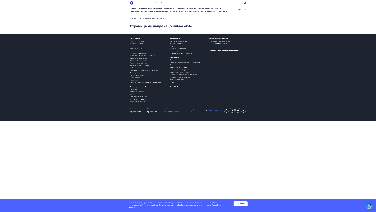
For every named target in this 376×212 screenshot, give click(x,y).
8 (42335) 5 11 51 (135, 112)
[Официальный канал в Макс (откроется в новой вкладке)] (226, 110)
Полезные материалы (138, 53)
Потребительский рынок (139, 63)
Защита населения (137, 75)
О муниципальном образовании (150, 8)
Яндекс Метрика (169, 203)
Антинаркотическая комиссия (141, 73)
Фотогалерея (135, 78)
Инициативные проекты (218, 43)
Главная (133, 8)
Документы (180, 8)
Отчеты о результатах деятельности (183, 53)
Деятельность (169, 8)
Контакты (173, 11)
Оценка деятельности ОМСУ (219, 41)
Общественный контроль (218, 38)
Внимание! (134, 51)
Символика (134, 89)
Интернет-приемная (137, 41)
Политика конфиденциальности (195, 110)
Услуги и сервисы (136, 43)
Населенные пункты (137, 101)
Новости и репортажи (138, 46)
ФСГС (225, 11)
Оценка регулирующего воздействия (183, 75)
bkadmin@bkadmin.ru (172, 112)
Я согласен (240, 204)
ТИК (186, 11)
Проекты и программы (178, 48)
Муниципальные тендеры (139, 65)
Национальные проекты (178, 46)
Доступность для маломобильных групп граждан (149, 11)
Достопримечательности (139, 97)
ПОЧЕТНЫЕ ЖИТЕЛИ (137, 92)
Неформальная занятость (139, 60)
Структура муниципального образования (185, 62)
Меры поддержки (208, 11)
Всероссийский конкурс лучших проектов (145, 83)
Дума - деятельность (177, 79)
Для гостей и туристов (138, 99)
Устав (219, 11)
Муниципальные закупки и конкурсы (183, 70)
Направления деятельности (180, 41)
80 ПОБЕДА (134, 80)
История (133, 94)
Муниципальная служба (178, 67)
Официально (191, 8)
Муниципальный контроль (179, 72)
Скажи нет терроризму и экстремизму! (144, 70)
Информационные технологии (181, 77)
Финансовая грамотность (139, 58)
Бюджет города (175, 51)
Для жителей (194, 11)
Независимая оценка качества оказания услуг (226, 46)
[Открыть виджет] (369, 205)
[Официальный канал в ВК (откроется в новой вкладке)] (237, 110)
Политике (132, 207)
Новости (218, 8)
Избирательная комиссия (139, 68)
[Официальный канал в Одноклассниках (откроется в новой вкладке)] (243, 110)
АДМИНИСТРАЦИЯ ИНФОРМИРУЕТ (143, 56)
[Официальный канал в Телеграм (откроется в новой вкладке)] (232, 110)
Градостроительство (205, 8)
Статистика (174, 65)
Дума (181, 11)
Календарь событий (137, 48)
